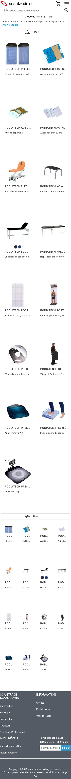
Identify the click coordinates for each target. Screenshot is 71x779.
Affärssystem (11, 772)
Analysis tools (10, 25)
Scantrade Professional (12, 732)
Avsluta (64, 742)
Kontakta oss (43, 709)
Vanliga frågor (43, 716)
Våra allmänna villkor (11, 746)
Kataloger (5, 712)
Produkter (28, 21)
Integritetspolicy (8, 752)
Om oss (40, 702)
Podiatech (15, 21)
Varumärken (6, 706)
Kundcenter (6, 719)
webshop (28, 772)
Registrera (48, 742)
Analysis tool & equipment (48, 21)
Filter (35, 32)
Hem (4, 21)
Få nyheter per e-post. (52, 738)
